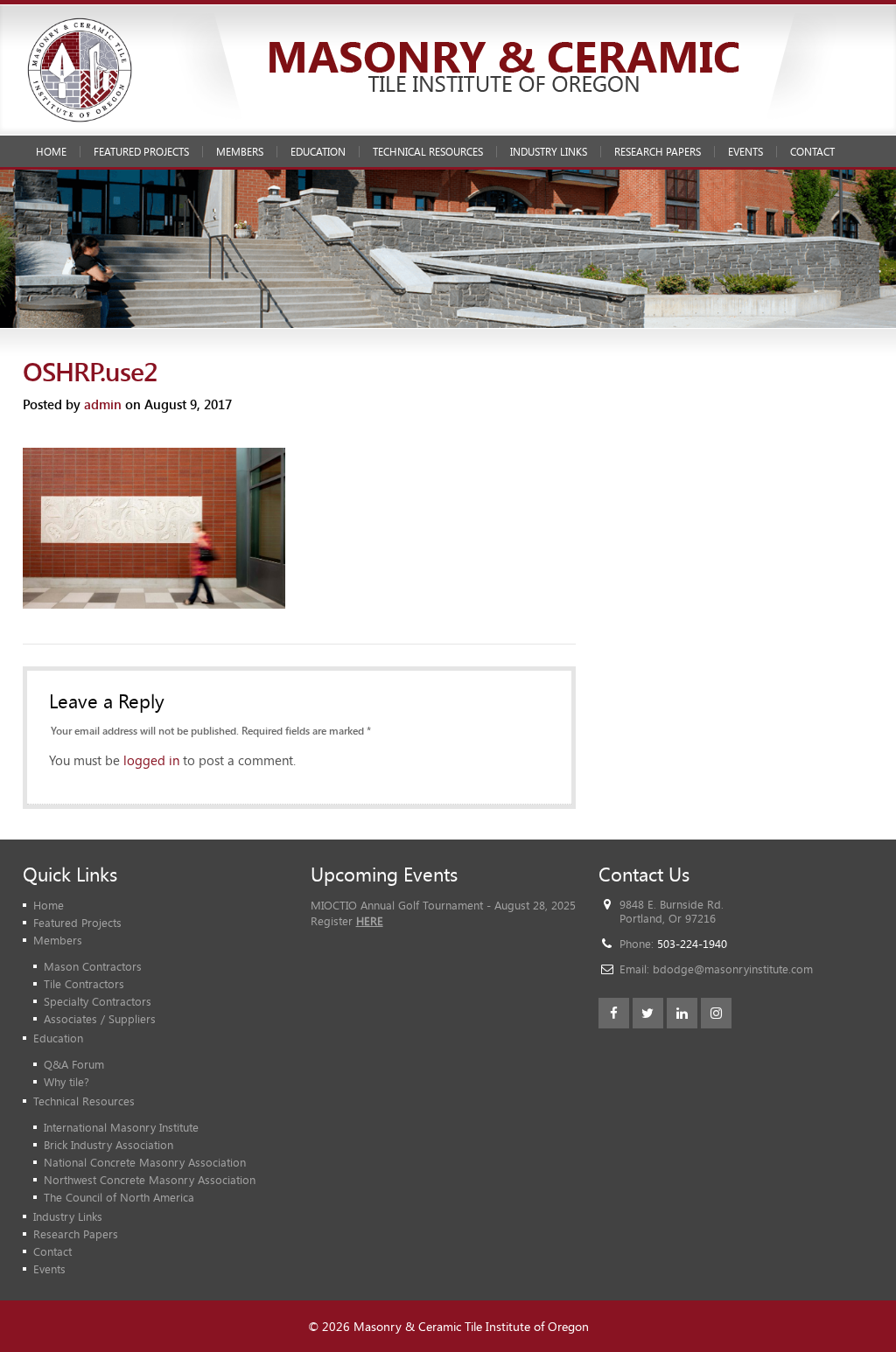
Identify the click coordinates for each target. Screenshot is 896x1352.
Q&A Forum (74, 1064)
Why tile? (66, 1082)
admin (103, 404)
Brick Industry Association (108, 1145)
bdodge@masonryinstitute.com (733, 969)
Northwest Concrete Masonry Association (150, 1180)
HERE (369, 921)
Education (318, 151)
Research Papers (657, 151)
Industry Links (548, 151)
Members (239, 151)
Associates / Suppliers (100, 1019)
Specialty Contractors (97, 1001)
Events (745, 151)
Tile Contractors (84, 984)
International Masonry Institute (121, 1127)
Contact (812, 151)
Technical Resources (428, 151)
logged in (151, 760)
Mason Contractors (93, 966)
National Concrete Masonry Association (145, 1162)
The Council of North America (119, 1197)
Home (51, 151)
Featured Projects (141, 151)
